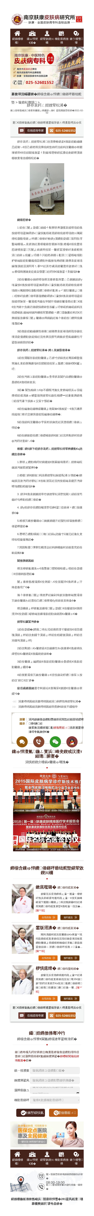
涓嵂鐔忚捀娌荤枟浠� (66, 701)
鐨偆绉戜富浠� (57, 887)
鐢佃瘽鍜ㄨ (67, 1113)
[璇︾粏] (40, 910)
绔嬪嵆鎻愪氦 (34, 1113)
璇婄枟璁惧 (27, 102)
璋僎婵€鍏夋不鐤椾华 (64, 706)
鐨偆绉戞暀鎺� (57, 968)
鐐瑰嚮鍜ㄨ (61, 727)
